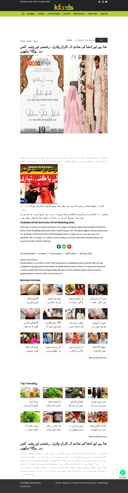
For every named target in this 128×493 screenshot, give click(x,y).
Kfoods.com (25, 486)
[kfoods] (64, 7)
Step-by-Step (106, 13)
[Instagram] (103, 2)
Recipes (31, 13)
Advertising (103, 483)
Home (58, 483)
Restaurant (79, 13)
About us (66, 483)
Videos (41, 13)
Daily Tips (92, 13)
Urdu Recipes (54, 13)
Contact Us (77, 483)
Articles (66, 13)
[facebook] (99, 2)
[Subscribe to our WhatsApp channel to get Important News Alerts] (123, 472)
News (43, 253)
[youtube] (106, 2)
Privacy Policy (90, 483)
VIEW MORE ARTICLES (97, 358)
